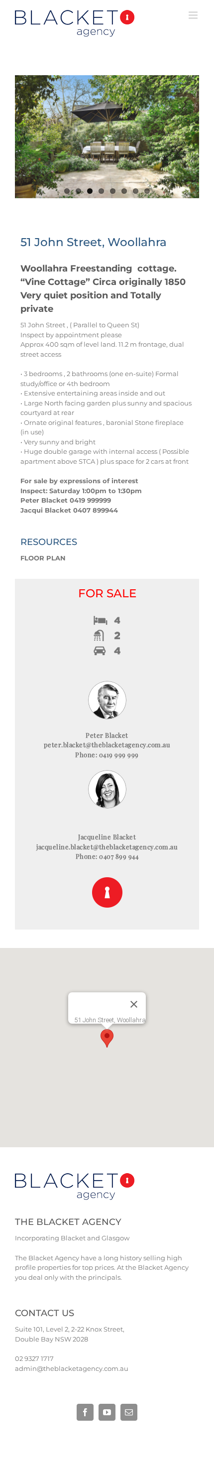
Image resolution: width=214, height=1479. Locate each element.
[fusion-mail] (128, 1412)
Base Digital (58, 1438)
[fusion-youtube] (107, 1412)
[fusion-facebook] (85, 1412)
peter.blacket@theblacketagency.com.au (107, 744)
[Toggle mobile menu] (194, 15)
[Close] (134, 1004)
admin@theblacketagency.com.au (71, 1368)
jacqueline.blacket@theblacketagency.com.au (107, 846)
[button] (107, 1038)
